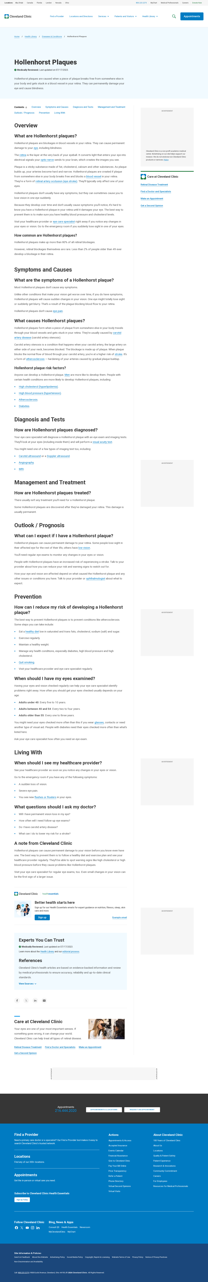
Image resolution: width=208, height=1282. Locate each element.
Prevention (44, 112)
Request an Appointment (142, 1110)
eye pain (58, 311)
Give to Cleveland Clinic (119, 1161)
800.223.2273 (141, 3)
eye (36, 148)
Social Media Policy (75, 1257)
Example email (119, 917)
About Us (157, 1145)
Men (67, 374)
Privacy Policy (137, 1257)
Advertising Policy (57, 1257)
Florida (39, 3)
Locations (158, 1150)
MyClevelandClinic (57, 1232)
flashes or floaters (45, 797)
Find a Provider (57, 16)
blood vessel (93, 176)
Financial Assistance (118, 1155)
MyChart (154, 3)
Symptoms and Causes (56, 107)
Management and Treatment (111, 107)
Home (17, 36)
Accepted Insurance (118, 1145)
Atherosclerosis (28, 399)
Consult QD (54, 1227)
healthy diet (32, 631)
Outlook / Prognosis (24, 112)
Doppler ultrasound (58, 456)
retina (23, 155)
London (49, 3)
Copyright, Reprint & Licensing (97, 1257)
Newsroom (85, 1227)
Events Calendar (116, 1150)
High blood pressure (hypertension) (40, 393)
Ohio (67, 3)
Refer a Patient (115, 1176)
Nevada (58, 3)
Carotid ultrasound (30, 456)
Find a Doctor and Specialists (156, 191)
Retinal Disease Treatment (154, 184)
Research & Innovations (164, 1166)
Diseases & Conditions (52, 36)
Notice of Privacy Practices (156, 1257)
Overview (36, 107)
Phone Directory (116, 1181)
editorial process (70, 951)
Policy (166, 160)
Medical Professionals (169, 3)
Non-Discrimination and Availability (28, 1262)
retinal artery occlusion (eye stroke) (56, 181)
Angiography (26, 462)
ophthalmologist (95, 578)
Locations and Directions (81, 16)
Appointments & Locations (104, 1110)
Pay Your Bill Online (117, 1166)
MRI (21, 469)
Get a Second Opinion (152, 205)
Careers (185, 3)
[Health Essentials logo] (50, 893)
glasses (99, 722)
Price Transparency (117, 1171)
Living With (59, 112)
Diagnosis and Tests (83, 107)
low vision (84, 547)
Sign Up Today (22, 1200)
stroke (118, 354)
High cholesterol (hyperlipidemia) (38, 386)
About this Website (40, 1257)
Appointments (192, 16)
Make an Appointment (152, 198)
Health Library (31, 36)
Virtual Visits (114, 1191)
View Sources (26, 983)
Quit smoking (26, 662)
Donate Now (197, 3)
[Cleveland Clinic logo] (26, 893)
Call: (21, 1273)
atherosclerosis (35, 359)
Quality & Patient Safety (164, 1155)
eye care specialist (64, 221)
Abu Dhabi (19, 3)
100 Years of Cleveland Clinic (166, 1140)
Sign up (42, 917)
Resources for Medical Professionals (170, 1186)
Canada (30, 3)
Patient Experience (162, 1161)
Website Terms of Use (121, 1257)
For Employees (160, 1181)
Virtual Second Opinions (120, 1186)
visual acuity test (102, 442)
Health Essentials (70, 1227)
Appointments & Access (120, 1140)
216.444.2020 (66, 1110)
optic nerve (47, 159)
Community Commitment (165, 1171)
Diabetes (24, 406)
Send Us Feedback (22, 1257)
